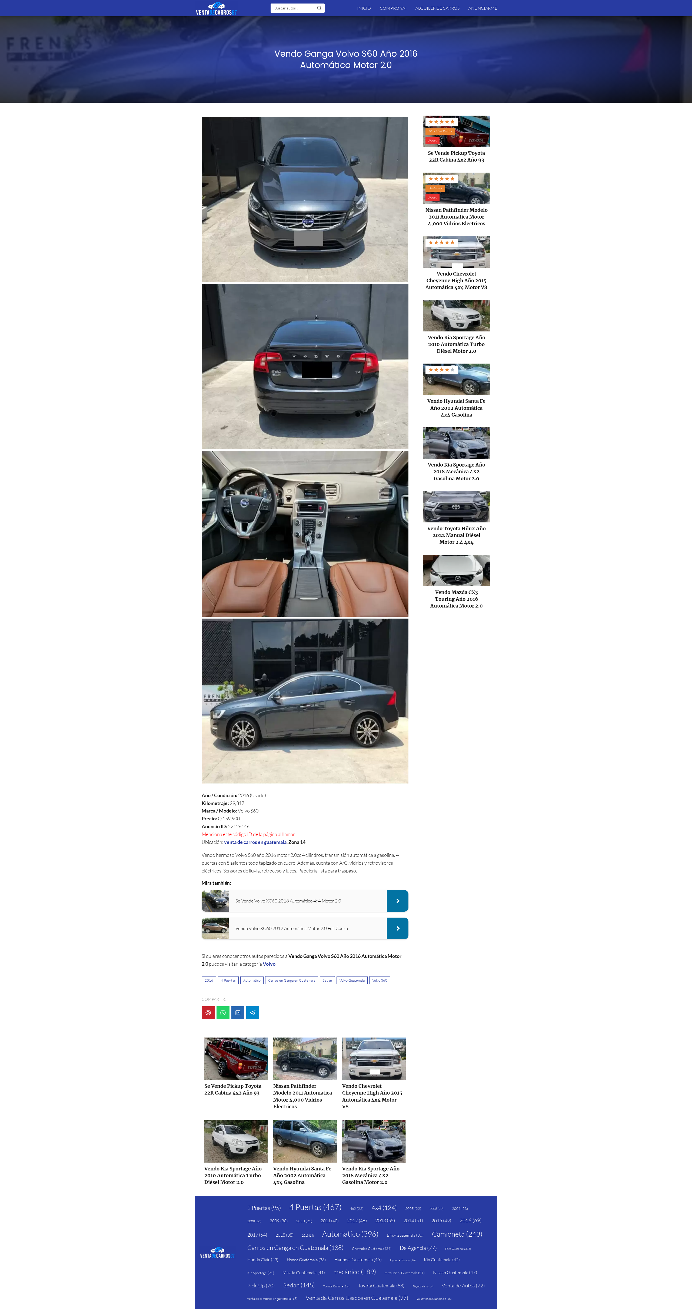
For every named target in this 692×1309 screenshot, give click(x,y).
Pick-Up (261, 1285)
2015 (441, 1220)
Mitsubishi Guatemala (404, 1273)
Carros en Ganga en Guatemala (291, 980)
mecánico (354, 1272)
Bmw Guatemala (405, 1235)
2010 (304, 1221)
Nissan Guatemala (455, 1272)
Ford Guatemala (458, 1249)
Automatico (252, 980)
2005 (413, 1208)
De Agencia (418, 1247)
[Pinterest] (208, 1012)
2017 (257, 1235)
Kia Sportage (260, 1273)
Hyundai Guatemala (358, 1259)
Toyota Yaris (423, 1286)
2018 (284, 1235)
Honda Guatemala (306, 1259)
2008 (254, 1221)
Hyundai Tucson (402, 1260)
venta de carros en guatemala (255, 842)
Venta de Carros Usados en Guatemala (357, 1297)
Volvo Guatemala (352, 980)
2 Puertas (264, 1207)
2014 (413, 1220)
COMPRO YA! (393, 8)
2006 (437, 1209)
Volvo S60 (379, 980)
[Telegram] (252, 1012)
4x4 (384, 1207)
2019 (308, 1235)
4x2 (356, 1208)
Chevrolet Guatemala (371, 1248)
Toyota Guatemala (381, 1285)
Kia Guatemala (442, 1259)
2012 (357, 1220)
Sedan (327, 980)
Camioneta (457, 1234)
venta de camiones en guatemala (272, 1299)
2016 (209, 980)
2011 (330, 1220)
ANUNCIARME (482, 8)
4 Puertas (228, 980)
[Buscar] (319, 8)
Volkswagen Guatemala (434, 1299)
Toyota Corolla (336, 1286)
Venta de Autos (463, 1285)
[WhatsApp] (223, 1012)
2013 (385, 1220)
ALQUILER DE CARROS (437, 8)
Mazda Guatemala (303, 1272)
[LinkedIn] (237, 1012)
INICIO (364, 8)
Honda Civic (262, 1259)
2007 (460, 1208)
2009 (279, 1220)
